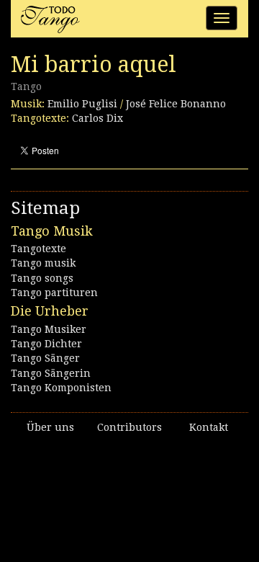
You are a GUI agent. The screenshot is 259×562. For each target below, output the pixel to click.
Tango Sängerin (51, 373)
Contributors (129, 427)
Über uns (50, 427)
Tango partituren (54, 292)
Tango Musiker (48, 329)
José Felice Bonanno (176, 104)
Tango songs (42, 278)
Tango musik (43, 263)
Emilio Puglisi (82, 104)
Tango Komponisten (61, 387)
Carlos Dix (97, 118)
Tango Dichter (46, 343)
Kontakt (208, 427)
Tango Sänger (45, 358)
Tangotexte (38, 248)
